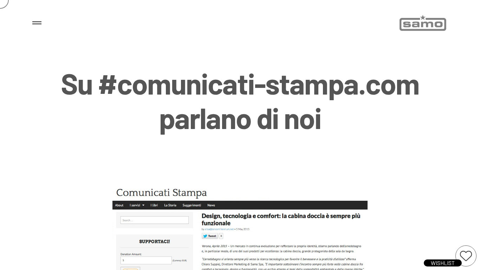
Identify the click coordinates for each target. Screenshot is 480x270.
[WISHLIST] (465, 255)
